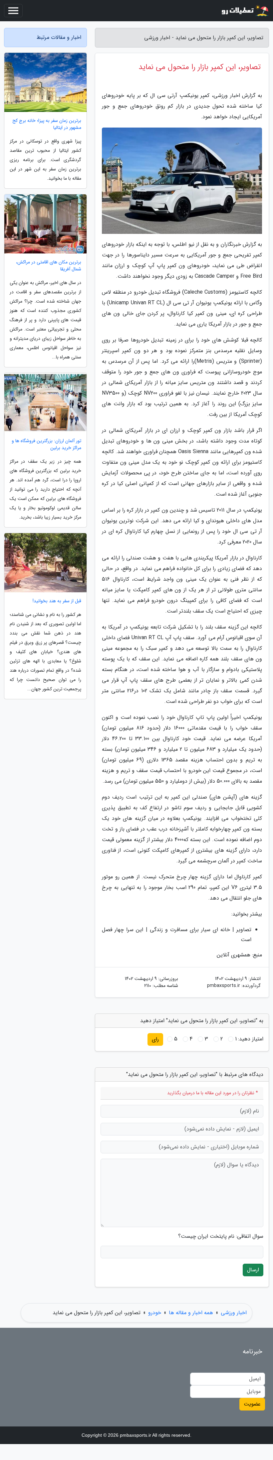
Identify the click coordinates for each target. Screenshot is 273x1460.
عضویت (252, 1404)
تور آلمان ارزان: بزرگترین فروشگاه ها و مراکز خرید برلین (46, 444)
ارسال (253, 1270)
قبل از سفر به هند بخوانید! (57, 601)
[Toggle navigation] (13, 10)
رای (155, 1039)
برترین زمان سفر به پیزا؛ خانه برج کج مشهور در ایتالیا (46, 124)
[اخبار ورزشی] (244, 11)
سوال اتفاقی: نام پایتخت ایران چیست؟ (220, 1236)
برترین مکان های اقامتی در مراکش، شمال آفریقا (48, 266)
